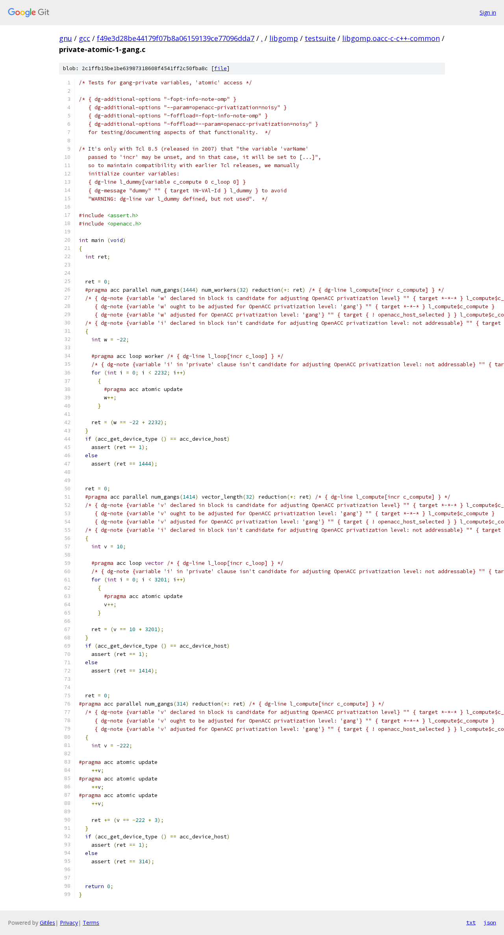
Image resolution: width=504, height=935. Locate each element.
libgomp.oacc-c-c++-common (391, 38)
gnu (65, 38)
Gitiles (47, 922)
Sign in (488, 12)
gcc (84, 38)
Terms (91, 922)
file (220, 68)
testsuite (320, 38)
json (490, 922)
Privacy (69, 922)
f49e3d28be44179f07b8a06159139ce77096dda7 (175, 38)
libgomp (283, 38)
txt (471, 922)
